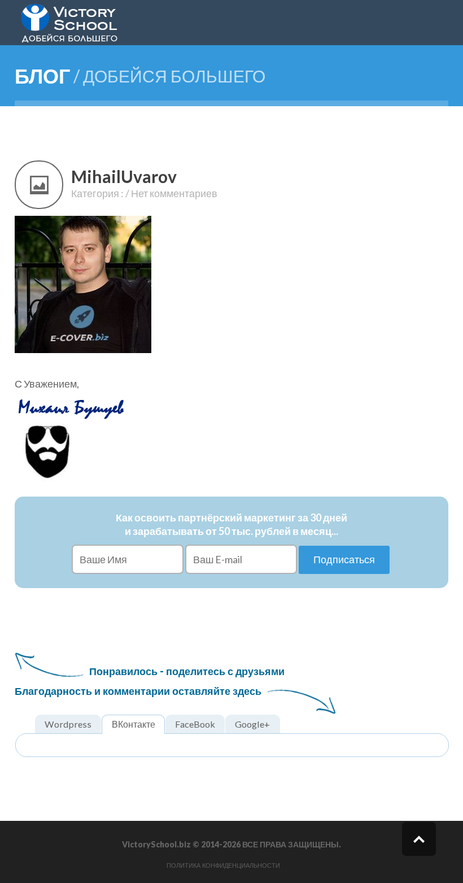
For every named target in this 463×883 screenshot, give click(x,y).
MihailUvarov (124, 176)
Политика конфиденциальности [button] (223, 865)
